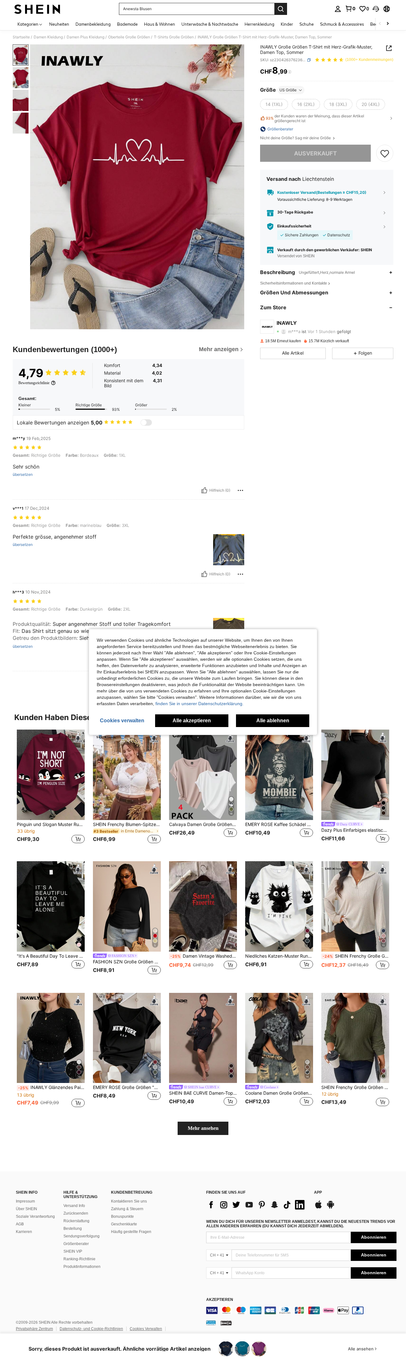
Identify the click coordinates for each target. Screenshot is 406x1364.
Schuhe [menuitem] (306, 24)
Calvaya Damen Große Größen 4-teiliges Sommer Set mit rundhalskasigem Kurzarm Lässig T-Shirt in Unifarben (203, 824)
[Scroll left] (380, 24)
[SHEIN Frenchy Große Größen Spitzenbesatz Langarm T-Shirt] (355, 1038)
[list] (257, 1205)
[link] (350, 8)
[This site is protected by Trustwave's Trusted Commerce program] (211, 1323)
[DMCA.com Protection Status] (226, 1323)
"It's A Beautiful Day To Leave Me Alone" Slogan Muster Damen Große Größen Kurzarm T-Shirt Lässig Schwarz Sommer (51, 956)
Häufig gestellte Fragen (131, 1232)
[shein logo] (37, 9)
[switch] (146, 422)
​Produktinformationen (82, 1266)
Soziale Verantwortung (35, 1216)
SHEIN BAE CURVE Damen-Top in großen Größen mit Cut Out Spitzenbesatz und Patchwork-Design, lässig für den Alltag (203, 1093)
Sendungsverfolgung (81, 1236)
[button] (376, 9)
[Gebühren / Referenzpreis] (289, 72)
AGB (20, 1224)
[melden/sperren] (240, 490)
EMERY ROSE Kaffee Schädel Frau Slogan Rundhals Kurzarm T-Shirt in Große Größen (279, 824)
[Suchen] (280, 9)
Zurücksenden (75, 1213)
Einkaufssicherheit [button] (294, 226)
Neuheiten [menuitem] (59, 24)
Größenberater (76, 1244)
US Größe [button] (288, 90)
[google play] (330, 1207)
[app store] (318, 1207)
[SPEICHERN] (384, 153)
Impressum (25, 1201)
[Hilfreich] (204, 490)
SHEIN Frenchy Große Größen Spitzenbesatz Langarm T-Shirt (355, 1087)
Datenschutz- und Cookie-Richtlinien (91, 1329)
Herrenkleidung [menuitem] (259, 24)
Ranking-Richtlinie (79, 1259)
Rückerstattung (76, 1221)
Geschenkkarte (124, 1224)
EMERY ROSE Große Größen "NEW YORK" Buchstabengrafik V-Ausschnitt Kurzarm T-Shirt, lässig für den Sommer (127, 1087)
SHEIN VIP (72, 1251)
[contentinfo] (301, 1310)
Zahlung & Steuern (127, 1209)
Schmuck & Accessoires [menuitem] (342, 24)
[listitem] (50, 790)
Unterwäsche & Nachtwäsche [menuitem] (209, 24)
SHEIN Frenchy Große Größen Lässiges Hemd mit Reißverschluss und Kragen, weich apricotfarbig (356, 956)
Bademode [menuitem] (127, 24)
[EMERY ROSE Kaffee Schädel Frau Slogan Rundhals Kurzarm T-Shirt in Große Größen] (279, 775)
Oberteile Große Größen (129, 37)
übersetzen (23, 474)
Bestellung (72, 1228)
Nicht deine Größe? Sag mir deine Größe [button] (296, 138)
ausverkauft (315, 153)
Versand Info (74, 1205)
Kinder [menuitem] (287, 24)
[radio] (274, 104)
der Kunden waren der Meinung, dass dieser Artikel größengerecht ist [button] (315, 118)
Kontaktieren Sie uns (129, 1201)
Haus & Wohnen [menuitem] (159, 24)
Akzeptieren (219, 1300)
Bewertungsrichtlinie (33, 383)
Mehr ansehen (203, 1128)
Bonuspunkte (122, 1216)
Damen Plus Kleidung (85, 37)
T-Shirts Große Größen (174, 37)
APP (318, 1192)
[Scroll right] (387, 24)
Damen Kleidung (48, 37)
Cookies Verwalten (146, 1329)
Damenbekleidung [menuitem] (93, 24)
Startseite (21, 37)
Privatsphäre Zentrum (34, 1329)
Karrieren (24, 1232)
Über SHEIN (26, 1209)
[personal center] (338, 9)
